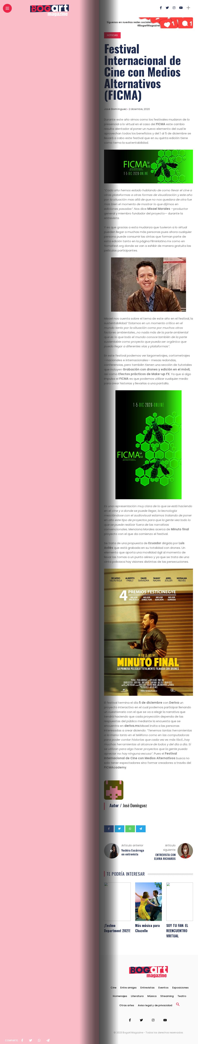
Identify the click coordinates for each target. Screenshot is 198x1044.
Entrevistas (147, 987)
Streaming (167, 996)
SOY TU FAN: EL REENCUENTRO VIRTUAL (177, 930)
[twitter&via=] (30, 1040)
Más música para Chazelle (147, 928)
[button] (178, 1005)
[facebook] (22, 1040)
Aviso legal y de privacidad (155, 1005)
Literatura (137, 996)
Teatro (182, 996)
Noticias (112, 35)
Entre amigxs (128, 987)
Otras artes (126, 1005)
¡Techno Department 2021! (117, 928)
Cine (113, 987)
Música (151, 996)
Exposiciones (180, 987)
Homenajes (120, 996)
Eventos (163, 987)
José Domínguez (115, 109)
